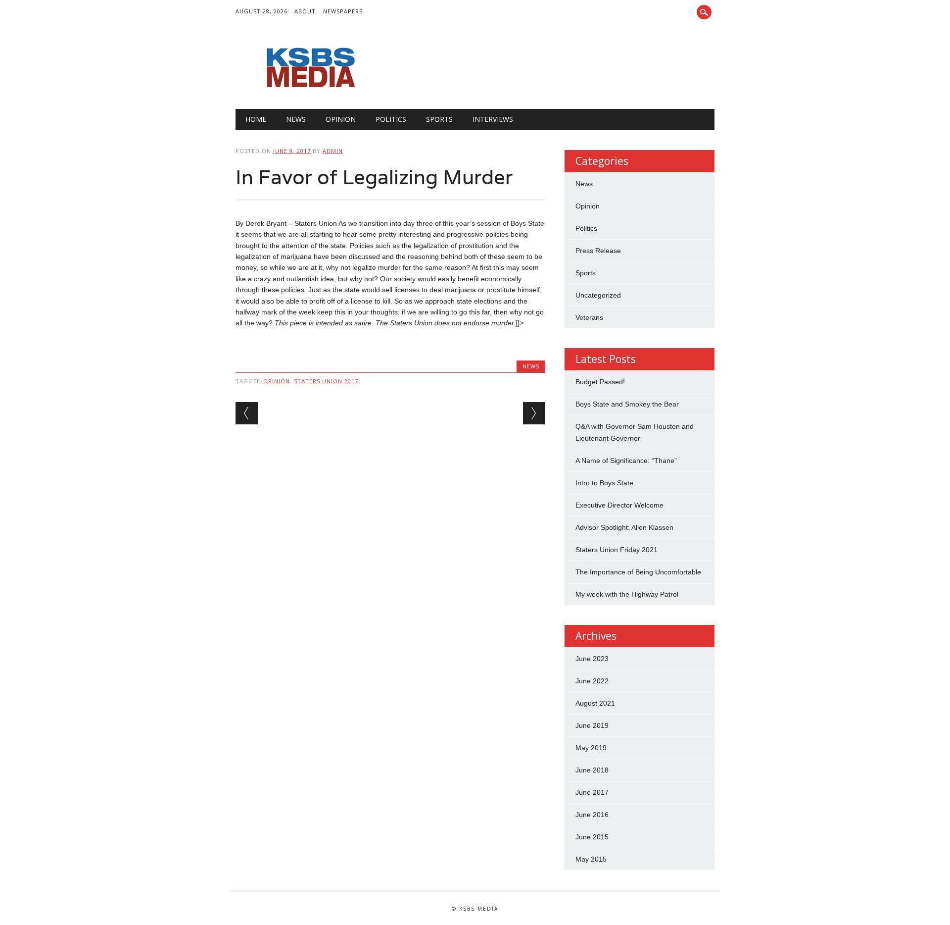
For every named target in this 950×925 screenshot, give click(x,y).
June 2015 (592, 837)
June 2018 (592, 770)
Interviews (493, 119)
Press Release (598, 251)
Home (255, 119)
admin (333, 150)
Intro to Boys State (604, 483)
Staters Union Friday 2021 (616, 550)
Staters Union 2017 (326, 381)
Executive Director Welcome (619, 505)
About (305, 11)
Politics (391, 119)
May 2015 (591, 859)
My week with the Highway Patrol (626, 594)
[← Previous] (247, 413)
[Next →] (534, 413)
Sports (439, 119)
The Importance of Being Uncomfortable (638, 572)
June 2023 (592, 659)
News (296, 119)
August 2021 (595, 703)
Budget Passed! (601, 382)
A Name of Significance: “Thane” (626, 460)
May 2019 (591, 748)
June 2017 (592, 792)
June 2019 (592, 725)
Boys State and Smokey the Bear (627, 404)
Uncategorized (598, 295)
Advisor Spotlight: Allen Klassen (624, 527)
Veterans (589, 317)
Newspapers (343, 11)
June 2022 (592, 681)
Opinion (341, 119)
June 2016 (592, 815)
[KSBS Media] (310, 89)
